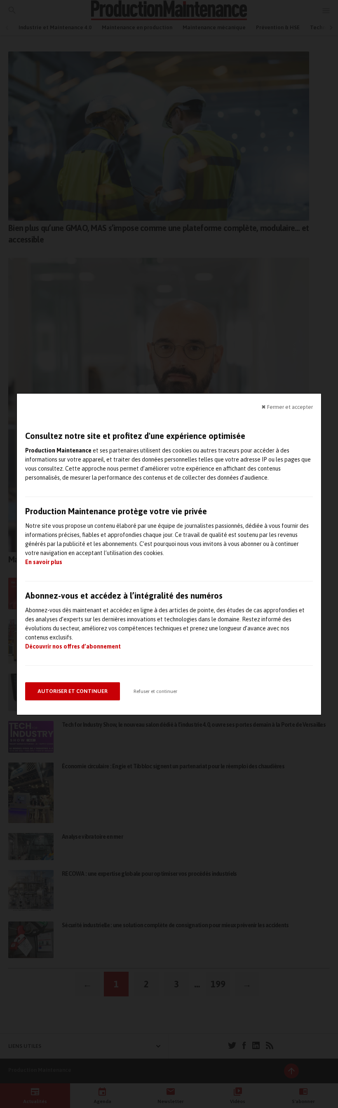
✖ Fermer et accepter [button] (287, 407)
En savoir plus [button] (43, 562)
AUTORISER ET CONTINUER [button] (73, 691)
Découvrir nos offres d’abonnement (73, 646)
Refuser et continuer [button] (155, 691)
